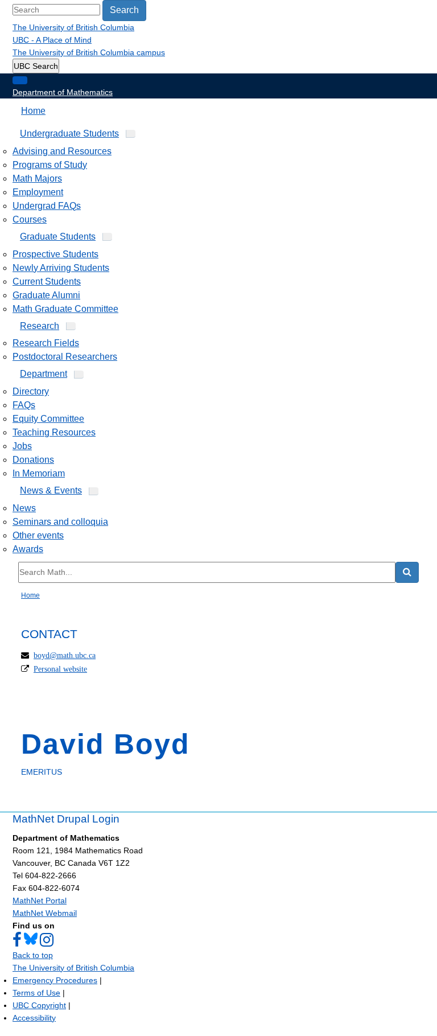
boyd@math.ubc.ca (65, 655)
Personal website (60, 669)
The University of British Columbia (73, 27)
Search (124, 10)
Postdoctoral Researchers (65, 356)
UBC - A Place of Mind (52, 39)
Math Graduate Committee (65, 309)
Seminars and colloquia (60, 522)
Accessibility (34, 1017)
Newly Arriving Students (61, 268)
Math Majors (37, 178)
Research (39, 326)
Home (33, 111)
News (24, 508)
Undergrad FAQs (47, 206)
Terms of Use (36, 992)
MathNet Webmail (45, 913)
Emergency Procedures (55, 980)
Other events (38, 535)
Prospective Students (55, 254)
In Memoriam (39, 473)
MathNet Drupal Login (66, 819)
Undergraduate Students (69, 133)
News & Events (51, 490)
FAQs (24, 405)
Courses (30, 219)
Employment (38, 192)
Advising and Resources (62, 151)
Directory (31, 391)
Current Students (47, 281)
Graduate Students (58, 236)
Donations (33, 459)
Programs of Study (50, 165)
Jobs (22, 446)
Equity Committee (48, 419)
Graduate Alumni (46, 295)
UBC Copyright (39, 1005)
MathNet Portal (40, 900)
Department (43, 374)
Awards (28, 549)
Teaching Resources (54, 432)
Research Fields (46, 343)
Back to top (33, 955)
